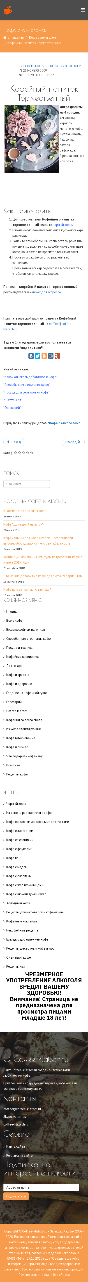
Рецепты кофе (17, 774)
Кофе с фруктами (19, 849)
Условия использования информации (56, 1269)
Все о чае (13, 765)
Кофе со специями (19, 840)
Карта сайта (15, 1147)
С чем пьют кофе (18, 957)
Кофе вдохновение (20, 738)
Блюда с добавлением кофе (27, 939)
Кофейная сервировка (23, 657)
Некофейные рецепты (22, 930)
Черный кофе (16, 804)
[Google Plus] (57, 356)
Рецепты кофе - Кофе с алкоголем (52, 66)
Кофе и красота (18, 675)
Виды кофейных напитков (25, 630)
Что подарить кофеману (24, 756)
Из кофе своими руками (23, 729)
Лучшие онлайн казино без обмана (44, 1275)
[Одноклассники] (44, 356)
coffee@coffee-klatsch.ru (22, 1109)
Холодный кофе (18, 903)
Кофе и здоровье (19, 684)
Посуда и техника (19, 648)
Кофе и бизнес (17, 747)
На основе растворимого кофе (29, 813)
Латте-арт (14, 666)
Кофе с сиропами (19, 876)
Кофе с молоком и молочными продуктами (37, 822)
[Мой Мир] (50, 356)
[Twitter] (37, 356)
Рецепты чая (15, 966)
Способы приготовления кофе (28, 639)
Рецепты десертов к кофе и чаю (30, 948)
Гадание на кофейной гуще (26, 693)
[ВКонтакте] (31, 356)
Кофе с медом (16, 867)
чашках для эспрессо (45, 292)
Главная (18, 38)
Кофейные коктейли (21, 921)
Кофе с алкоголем (42, 38)
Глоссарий (14, 702)
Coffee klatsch (17, 711)
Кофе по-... (14, 858)
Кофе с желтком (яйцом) (24, 885)
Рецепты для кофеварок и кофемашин (35, 912)
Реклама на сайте (19, 1156)
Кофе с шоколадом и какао (26, 894)
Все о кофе (14, 620)
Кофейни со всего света (24, 720)
